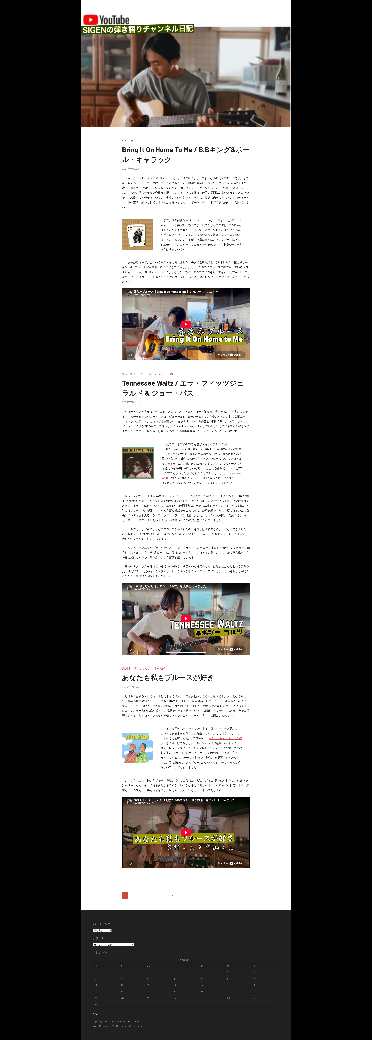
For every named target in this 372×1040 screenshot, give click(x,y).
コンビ (156, 421)
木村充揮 (159, 668)
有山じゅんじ (142, 668)
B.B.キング (128, 140)
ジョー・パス (166, 374)
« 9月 (96, 1013)
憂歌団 (126, 668)
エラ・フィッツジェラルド (137, 374)
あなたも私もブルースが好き (168, 677)
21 (162, 895)
